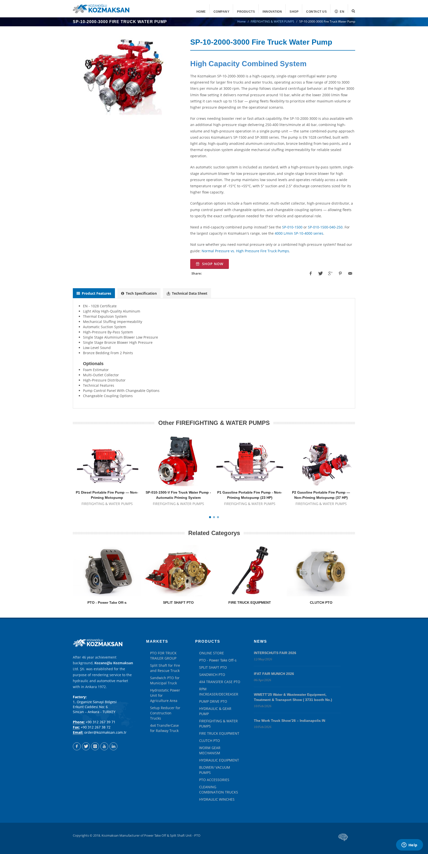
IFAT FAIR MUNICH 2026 (274, 674)
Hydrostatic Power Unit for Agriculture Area (165, 695)
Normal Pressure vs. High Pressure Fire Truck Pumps (245, 251)
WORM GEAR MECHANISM (209, 750)
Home (241, 21)
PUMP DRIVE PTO (213, 701)
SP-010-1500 (292, 227)
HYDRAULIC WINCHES (217, 799)
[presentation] (94, 293)
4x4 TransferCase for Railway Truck (164, 728)
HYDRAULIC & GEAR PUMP (215, 711)
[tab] (94, 293)
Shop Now (212, 263)
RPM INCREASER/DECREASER (218, 691)
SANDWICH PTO (212, 674)
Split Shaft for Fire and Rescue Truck (165, 668)
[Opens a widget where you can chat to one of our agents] (409, 845)
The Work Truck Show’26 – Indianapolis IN (289, 721)
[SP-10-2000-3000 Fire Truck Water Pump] (126, 76)
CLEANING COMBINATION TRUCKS (218, 789)
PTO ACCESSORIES (214, 779)
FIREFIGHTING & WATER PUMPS (272, 21)
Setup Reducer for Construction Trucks (165, 713)
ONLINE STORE (211, 653)
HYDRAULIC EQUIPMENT (219, 760)
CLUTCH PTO (321, 602)
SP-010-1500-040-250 (325, 227)
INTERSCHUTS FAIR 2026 (275, 653)
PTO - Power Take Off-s (107, 602)
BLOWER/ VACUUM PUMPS (214, 770)
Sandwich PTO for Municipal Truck (165, 680)
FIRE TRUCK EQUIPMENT (249, 602)
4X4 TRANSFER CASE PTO (219, 681)
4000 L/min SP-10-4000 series (299, 233)
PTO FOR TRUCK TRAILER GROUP (163, 656)
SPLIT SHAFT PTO (178, 602)
